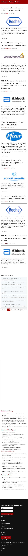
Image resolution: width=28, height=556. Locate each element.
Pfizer (6, 127)
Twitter (2, 547)
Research (3, 532)
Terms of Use (4, 525)
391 (2, 309)
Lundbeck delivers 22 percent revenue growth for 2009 (13, 287)
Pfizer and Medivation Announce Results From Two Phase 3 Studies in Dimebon (14, 300)
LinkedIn (3, 548)
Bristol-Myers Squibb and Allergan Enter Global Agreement (13, 292)
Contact (3, 526)
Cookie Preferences (5, 523)
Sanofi (6, 168)
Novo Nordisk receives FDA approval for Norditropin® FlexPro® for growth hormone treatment (14, 305)
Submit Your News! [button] (6, 537)
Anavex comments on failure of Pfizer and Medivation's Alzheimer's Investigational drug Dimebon (14, 296)
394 (12, 309)
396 (19, 309)
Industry (3, 531)
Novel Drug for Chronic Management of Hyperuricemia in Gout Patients (11, 279)
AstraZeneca (8, 48)
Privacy (2, 522)
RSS (2, 550)
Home (2, 519)
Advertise (3, 520)
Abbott (6, 91)
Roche (6, 13)
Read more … (5, 38)
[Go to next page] (24, 309)
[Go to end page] (26, 309)
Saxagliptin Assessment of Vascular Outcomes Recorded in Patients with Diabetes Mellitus (13, 283)
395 (15, 309)
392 (5, 309)
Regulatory (3, 534)
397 (22, 309)
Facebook (3, 545)
